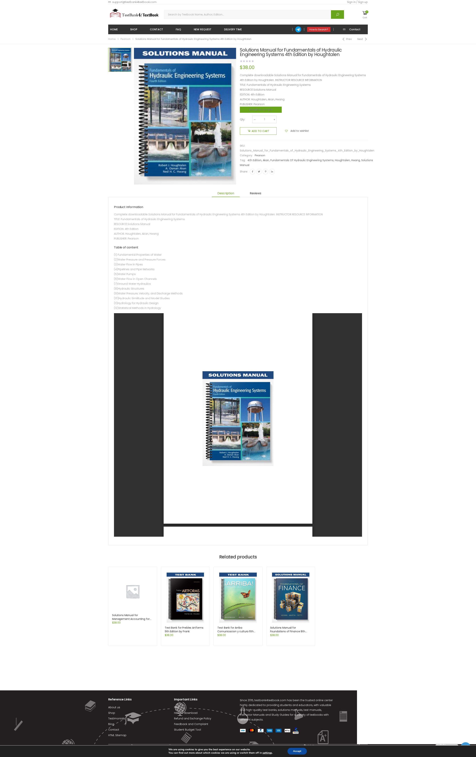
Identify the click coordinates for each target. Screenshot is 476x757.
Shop (133, 29)
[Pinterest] (265, 171)
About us (114, 707)
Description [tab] (225, 193)
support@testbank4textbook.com (134, 2)
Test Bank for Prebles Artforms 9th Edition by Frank (184, 629)
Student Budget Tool (187, 730)
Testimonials (116, 718)
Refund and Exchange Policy (192, 718)
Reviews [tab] (255, 193)
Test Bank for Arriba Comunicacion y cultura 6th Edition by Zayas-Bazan (235, 631)
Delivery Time (233, 29)
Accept (297, 751)
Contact (156, 29)
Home (114, 29)
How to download (185, 713)
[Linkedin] (272, 171)
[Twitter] (259, 171)
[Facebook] (252, 171)
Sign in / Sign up (357, 2)
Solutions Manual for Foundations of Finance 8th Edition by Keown (287, 631)
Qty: (242, 119)
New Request (202, 29)
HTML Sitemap (117, 735)
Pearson (125, 39)
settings (267, 753)
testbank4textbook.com (270, 700)
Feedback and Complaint (191, 724)
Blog (111, 724)
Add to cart (260, 131)
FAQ (178, 29)
